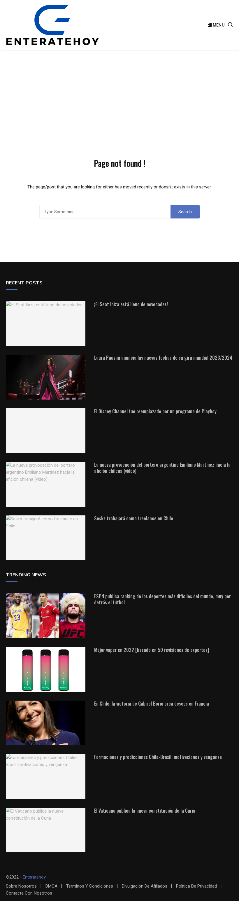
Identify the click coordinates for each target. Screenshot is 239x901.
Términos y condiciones (89, 886)
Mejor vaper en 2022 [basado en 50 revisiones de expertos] (151, 649)
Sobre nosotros (21, 886)
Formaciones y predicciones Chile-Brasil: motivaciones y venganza (158, 756)
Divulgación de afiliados (144, 886)
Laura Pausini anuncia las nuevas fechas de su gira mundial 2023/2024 (163, 357)
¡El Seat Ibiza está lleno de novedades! (131, 304)
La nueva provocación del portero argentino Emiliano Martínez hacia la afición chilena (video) (162, 467)
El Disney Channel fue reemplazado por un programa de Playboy (155, 411)
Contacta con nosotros (29, 893)
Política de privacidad (196, 886)
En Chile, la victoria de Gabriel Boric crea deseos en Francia (151, 703)
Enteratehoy (34, 877)
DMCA (51, 886)
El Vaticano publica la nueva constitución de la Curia (144, 810)
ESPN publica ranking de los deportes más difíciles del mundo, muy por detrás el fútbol (162, 599)
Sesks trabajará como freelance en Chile (133, 518)
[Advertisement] (119, 94)
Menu (218, 25)
